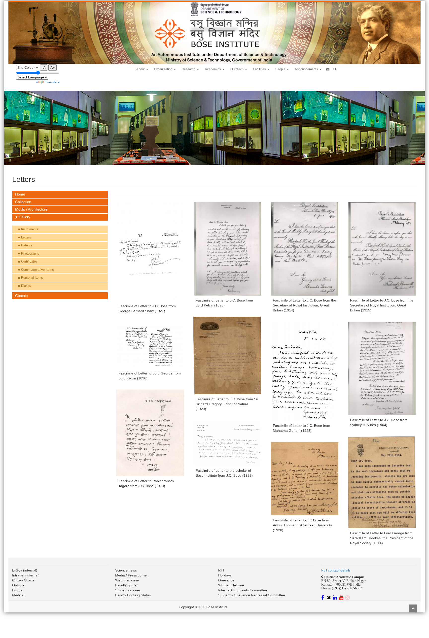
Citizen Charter (24, 580)
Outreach (237, 69)
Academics (213, 69)
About (141, 69)
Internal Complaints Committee (242, 590)
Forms (17, 590)
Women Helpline (231, 585)
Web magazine (127, 580)
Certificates (29, 261)
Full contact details (336, 570)
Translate (52, 82)
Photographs (30, 253)
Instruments (29, 229)
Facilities (260, 69)
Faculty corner (126, 585)
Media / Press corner (131, 575)
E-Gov (17, 570)
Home (20, 194)
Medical (18, 595)
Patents (26, 245)
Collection (23, 202)
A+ (52, 67)
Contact (21, 296)
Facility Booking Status (133, 595)
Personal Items (32, 277)
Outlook (18, 585)
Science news (126, 570)
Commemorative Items (37, 269)
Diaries (26, 286)
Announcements (307, 69)
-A (43, 67)
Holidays (225, 575)
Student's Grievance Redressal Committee (251, 595)
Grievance (226, 580)
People (280, 69)
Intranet (18, 575)
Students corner (127, 590)
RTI (221, 570)
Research (189, 69)
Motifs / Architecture (31, 209)
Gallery (24, 217)
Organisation (163, 69)
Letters (26, 237)
